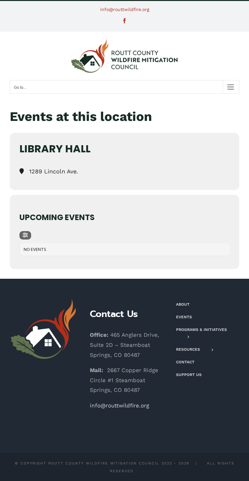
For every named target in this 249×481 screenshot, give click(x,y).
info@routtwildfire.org (124, 9)
